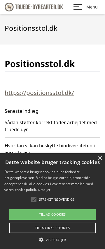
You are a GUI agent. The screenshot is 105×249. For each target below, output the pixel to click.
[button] (52, 240)
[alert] (52, 201)
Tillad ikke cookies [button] (52, 228)
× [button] (100, 158)
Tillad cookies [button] (52, 214)
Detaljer (44, 189)
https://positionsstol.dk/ (39, 92)
